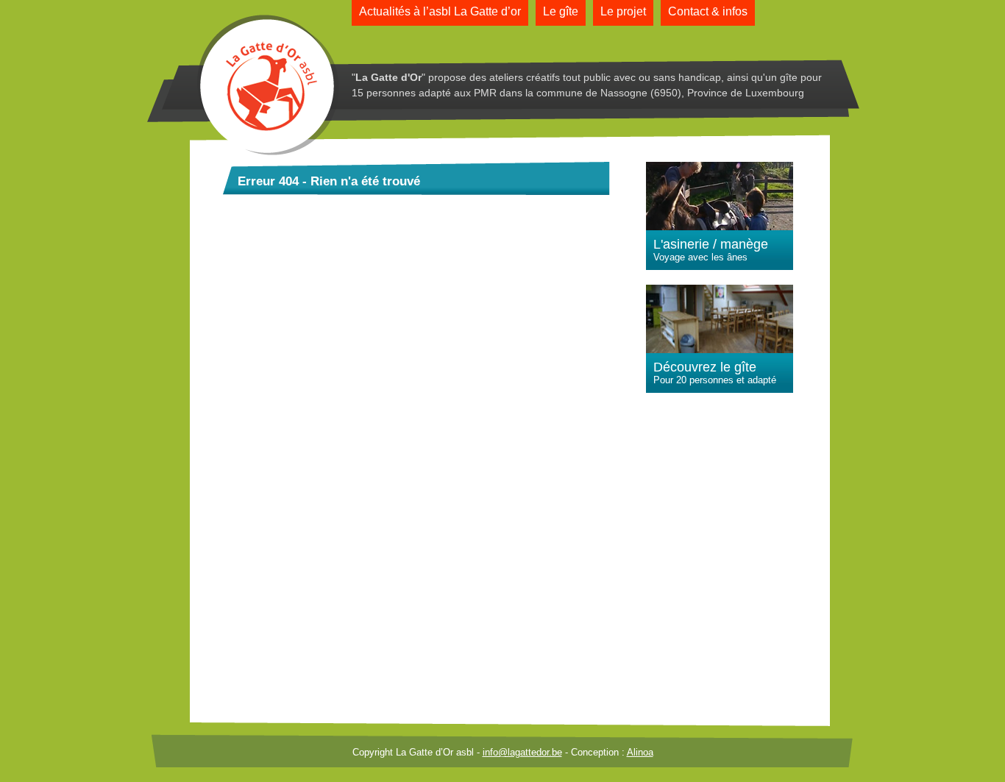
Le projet (623, 11)
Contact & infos (707, 11)
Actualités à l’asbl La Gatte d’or (440, 11)
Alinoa (640, 752)
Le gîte (560, 11)
